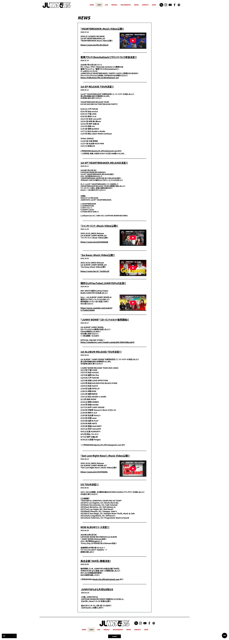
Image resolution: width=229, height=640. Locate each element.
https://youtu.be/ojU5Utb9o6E (94, 242)
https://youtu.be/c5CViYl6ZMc (94, 472)
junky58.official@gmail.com (105, 151)
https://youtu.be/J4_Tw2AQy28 (95, 271)
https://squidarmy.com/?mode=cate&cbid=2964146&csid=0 (107, 342)
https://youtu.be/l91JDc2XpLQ (94, 45)
